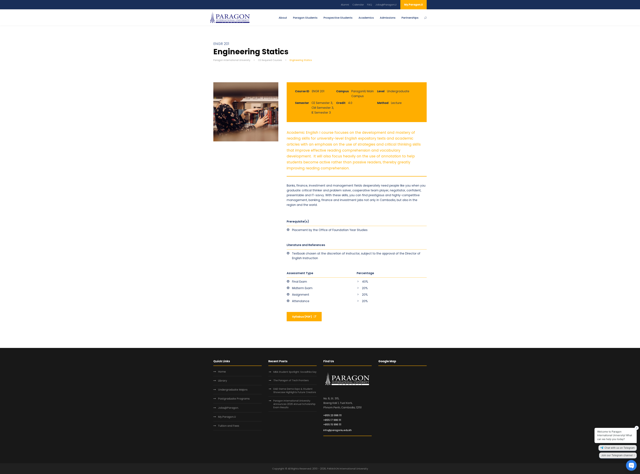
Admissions (388, 18)
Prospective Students (338, 18)
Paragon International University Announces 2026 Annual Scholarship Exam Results (294, 404)
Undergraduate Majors (233, 390)
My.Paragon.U (413, 4)
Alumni (345, 4)
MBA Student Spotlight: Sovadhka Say (294, 372)
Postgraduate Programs (234, 399)
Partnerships (410, 18)
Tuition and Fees (228, 426)
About (283, 18)
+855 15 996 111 (332, 424)
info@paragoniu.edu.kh (337, 430)
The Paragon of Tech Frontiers (291, 380)
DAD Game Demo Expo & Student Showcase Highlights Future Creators (294, 390)
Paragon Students (305, 18)
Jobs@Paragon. (228, 408)
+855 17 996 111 (332, 420)
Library (222, 381)
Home (222, 372)
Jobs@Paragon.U (385, 4)
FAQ (369, 4)
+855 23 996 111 (332, 415)
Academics (366, 18)
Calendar (358, 4)
